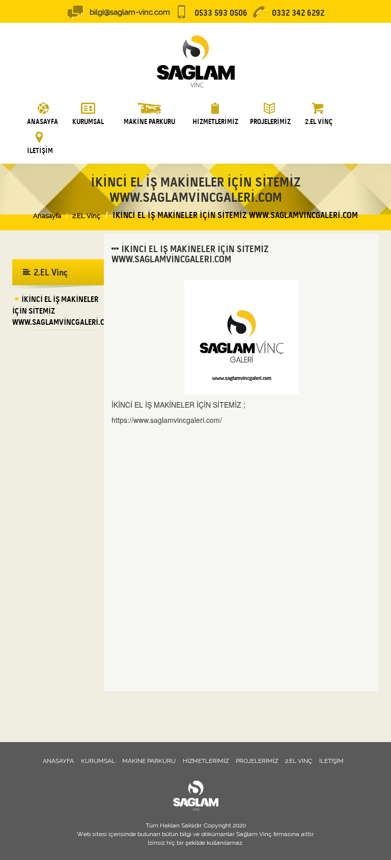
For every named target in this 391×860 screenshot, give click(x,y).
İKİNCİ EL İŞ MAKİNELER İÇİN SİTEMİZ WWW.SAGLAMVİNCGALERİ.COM (58, 311)
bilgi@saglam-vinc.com (130, 12)
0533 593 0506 (220, 12)
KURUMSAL (88, 121)
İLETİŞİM (40, 150)
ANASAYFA (42, 121)
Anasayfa (47, 216)
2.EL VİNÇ (318, 121)
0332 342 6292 (298, 12)
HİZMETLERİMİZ (215, 121)
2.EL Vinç (86, 216)
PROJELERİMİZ (270, 121)
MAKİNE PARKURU (149, 121)
